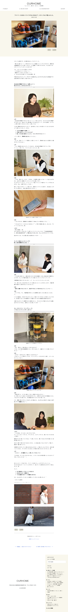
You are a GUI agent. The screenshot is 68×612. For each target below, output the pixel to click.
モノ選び (49, 585)
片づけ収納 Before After (51, 574)
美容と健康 (55, 584)
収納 (58, 582)
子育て (48, 596)
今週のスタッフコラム (56, 576)
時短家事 (61, 582)
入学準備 (58, 585)
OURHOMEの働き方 (50, 590)
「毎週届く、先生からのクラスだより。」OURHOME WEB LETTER (25, 546)
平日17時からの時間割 (51, 573)
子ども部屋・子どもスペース (52, 597)
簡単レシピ (49, 576)
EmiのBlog (49, 581)
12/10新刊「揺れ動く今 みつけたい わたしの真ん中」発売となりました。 (45, 546)
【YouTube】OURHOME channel (53, 577)
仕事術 (48, 592)
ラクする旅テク (60, 574)
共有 (55, 49)
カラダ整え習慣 (50, 572)
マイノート (54, 585)
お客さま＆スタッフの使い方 (52, 604)
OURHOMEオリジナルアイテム (52, 605)
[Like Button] (49, 50)
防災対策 (59, 584)
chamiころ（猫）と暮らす (52, 600)
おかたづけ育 (53, 596)
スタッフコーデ (59, 573)
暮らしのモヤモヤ (50, 586)
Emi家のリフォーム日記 (51, 582)
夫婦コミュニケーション (34, 539)
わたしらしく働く (59, 590)
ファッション (49, 584)
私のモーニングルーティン (59, 572)
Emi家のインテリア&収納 (56, 581)
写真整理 (60, 597)
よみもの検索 (50, 608)
